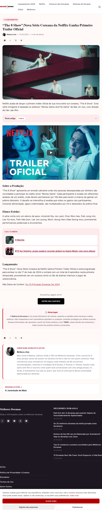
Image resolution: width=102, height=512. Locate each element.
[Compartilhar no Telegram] (21, 40)
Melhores (31, 9)
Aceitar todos (51, 501)
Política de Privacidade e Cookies (14, 472)
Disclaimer (4, 477)
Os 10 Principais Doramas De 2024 (43, 284)
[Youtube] (14, 421)
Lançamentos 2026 (26, 4)
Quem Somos (6, 486)
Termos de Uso (6, 482)
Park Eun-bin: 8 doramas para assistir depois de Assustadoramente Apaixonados (74, 414)
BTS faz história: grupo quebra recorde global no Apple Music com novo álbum (55, 251)
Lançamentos (11, 20)
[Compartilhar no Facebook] (10, 40)
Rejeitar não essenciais (28, 507)
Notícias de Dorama (81, 4)
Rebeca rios (23, 352)
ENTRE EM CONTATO (51, 301)
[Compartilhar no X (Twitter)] (15, 40)
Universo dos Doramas (59, 4)
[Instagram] (8, 421)
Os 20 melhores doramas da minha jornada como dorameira (75, 424)
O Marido (19, 240)
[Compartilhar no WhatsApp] (4, 40)
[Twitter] (20, 421)
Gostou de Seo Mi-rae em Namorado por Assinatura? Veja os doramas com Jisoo (76, 435)
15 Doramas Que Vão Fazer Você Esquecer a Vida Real (77, 455)
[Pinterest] (26, 421)
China (20, 9)
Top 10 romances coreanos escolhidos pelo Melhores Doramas (77, 446)
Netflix (42, 4)
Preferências (78, 507)
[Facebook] (2, 421)
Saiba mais (74, 495)
